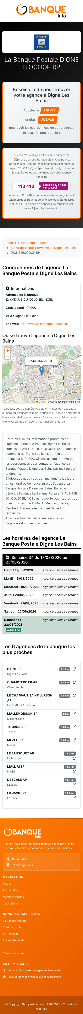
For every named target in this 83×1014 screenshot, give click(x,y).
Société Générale (13, 940)
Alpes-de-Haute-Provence (30, 248)
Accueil (10, 243)
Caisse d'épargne (13, 953)
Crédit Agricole (12, 927)
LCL (5, 946)
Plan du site (10, 890)
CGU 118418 (10, 903)
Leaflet (42, 401)
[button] (41, 370)
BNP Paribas (10, 933)
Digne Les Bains (65, 248)
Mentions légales (13, 896)
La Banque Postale (34, 243)
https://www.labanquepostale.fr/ (44, 324)
